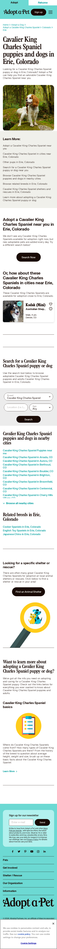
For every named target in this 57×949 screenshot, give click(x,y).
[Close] (53, 923)
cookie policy (24, 934)
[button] (51, 304)
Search (28, 419)
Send (42, 822)
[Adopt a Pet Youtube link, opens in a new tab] (32, 851)
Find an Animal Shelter (28, 591)
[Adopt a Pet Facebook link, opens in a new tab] (13, 851)
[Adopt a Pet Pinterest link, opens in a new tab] (26, 851)
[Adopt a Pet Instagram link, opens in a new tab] (39, 851)
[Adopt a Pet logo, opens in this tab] (28, 906)
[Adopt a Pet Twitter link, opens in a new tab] (20, 851)
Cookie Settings (28, 943)
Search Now (28, 257)
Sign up (39, 12)
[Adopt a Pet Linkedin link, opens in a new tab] (44, 851)
